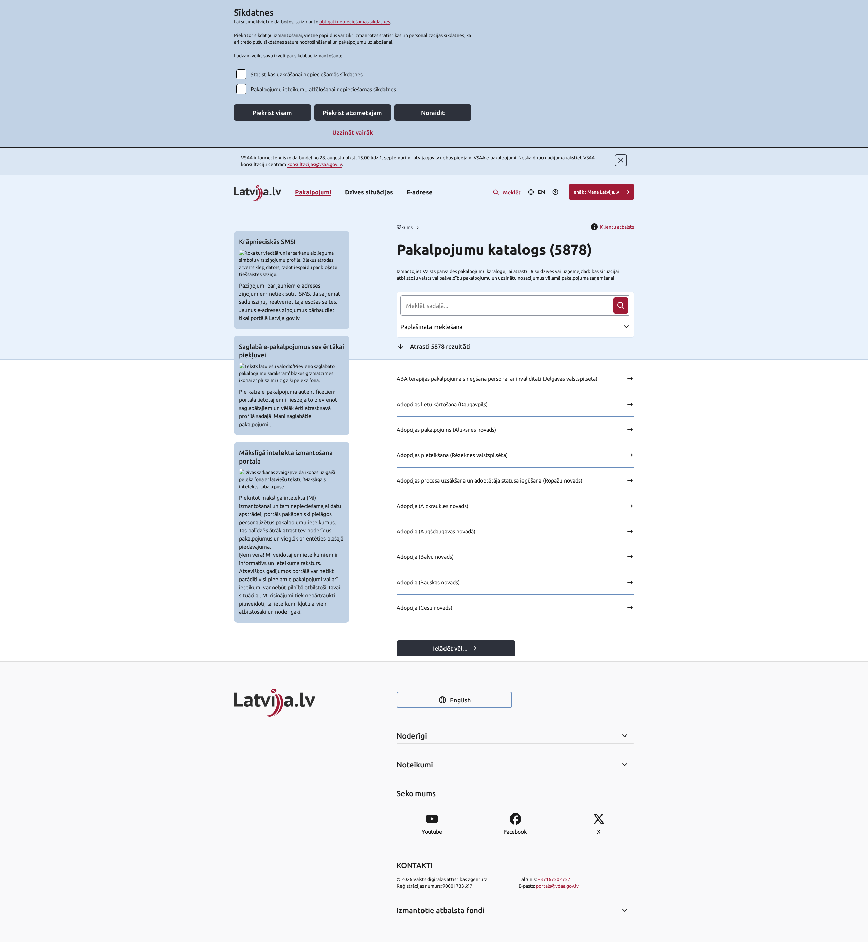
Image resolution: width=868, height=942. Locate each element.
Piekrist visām (272, 112)
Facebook (515, 832)
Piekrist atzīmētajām (352, 112)
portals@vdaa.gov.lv (557, 886)
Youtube (432, 832)
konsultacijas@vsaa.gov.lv (314, 164)
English (460, 699)
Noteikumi (415, 765)
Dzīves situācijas (369, 192)
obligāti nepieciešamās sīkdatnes (354, 21)
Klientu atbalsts (617, 227)
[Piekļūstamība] (555, 192)
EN (541, 192)
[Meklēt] (620, 305)
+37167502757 (554, 879)
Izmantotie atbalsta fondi (441, 910)
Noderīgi (412, 736)
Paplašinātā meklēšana (431, 326)
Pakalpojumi (313, 192)
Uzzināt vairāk (352, 132)
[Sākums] (291, 703)
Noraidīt (433, 112)
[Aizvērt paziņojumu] (621, 160)
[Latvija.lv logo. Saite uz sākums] (257, 193)
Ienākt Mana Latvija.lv (595, 192)
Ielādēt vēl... (450, 648)
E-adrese (420, 192)
